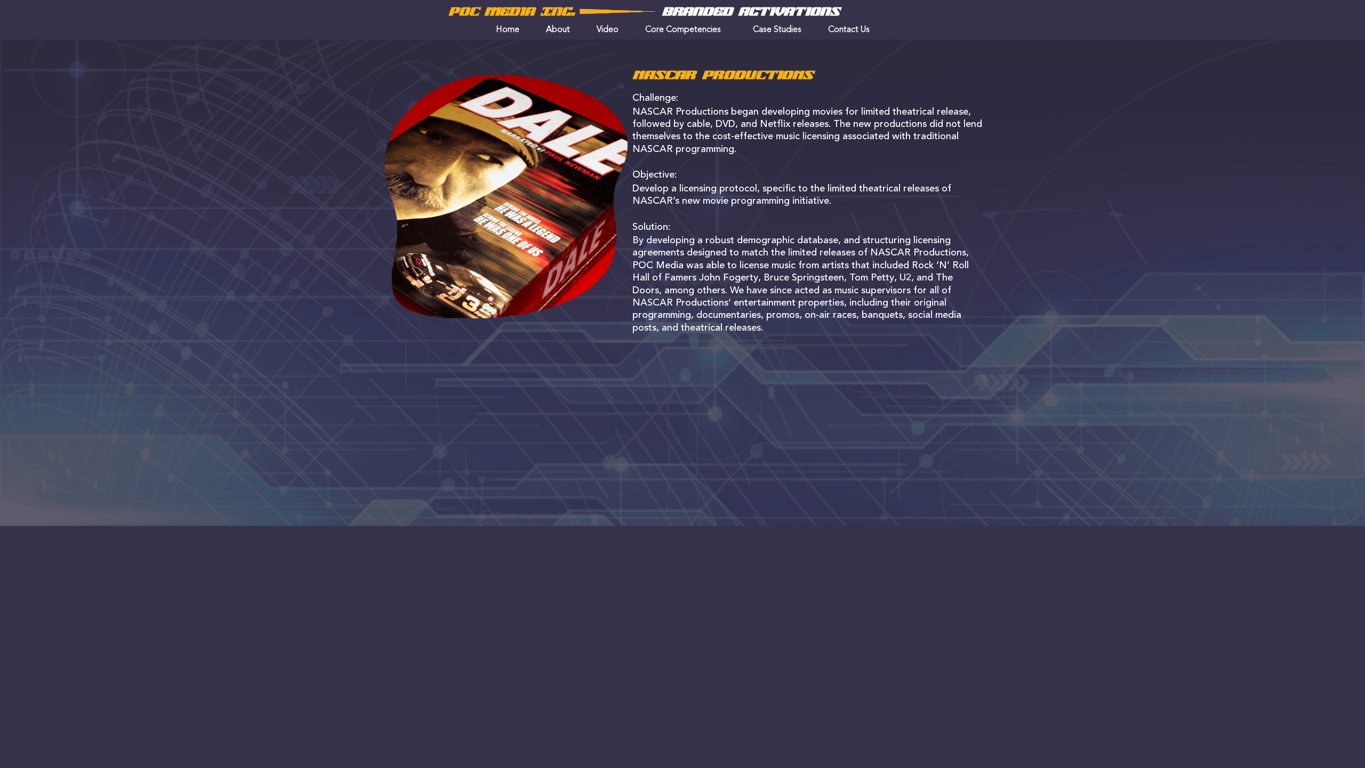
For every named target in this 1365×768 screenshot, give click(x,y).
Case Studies (777, 30)
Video (608, 30)
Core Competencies (683, 30)
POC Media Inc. (511, 11)
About (558, 30)
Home (507, 30)
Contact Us (849, 30)
